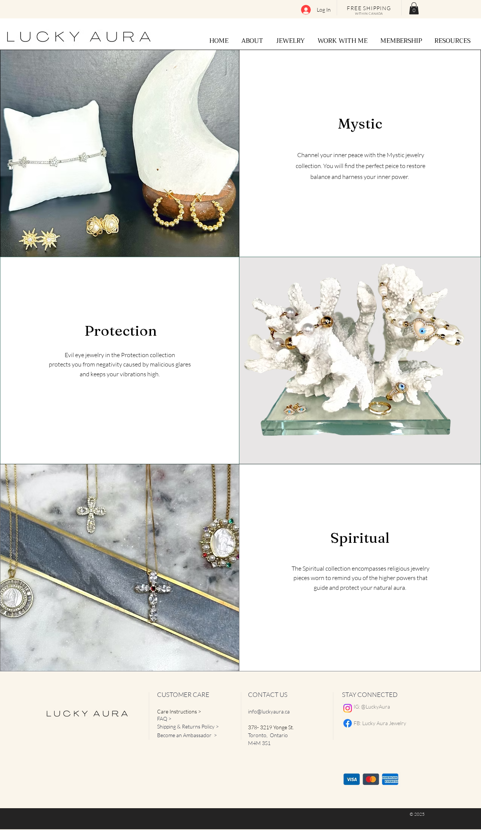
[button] (414, 8)
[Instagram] (347, 708)
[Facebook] (347, 723)
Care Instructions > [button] (179, 711)
